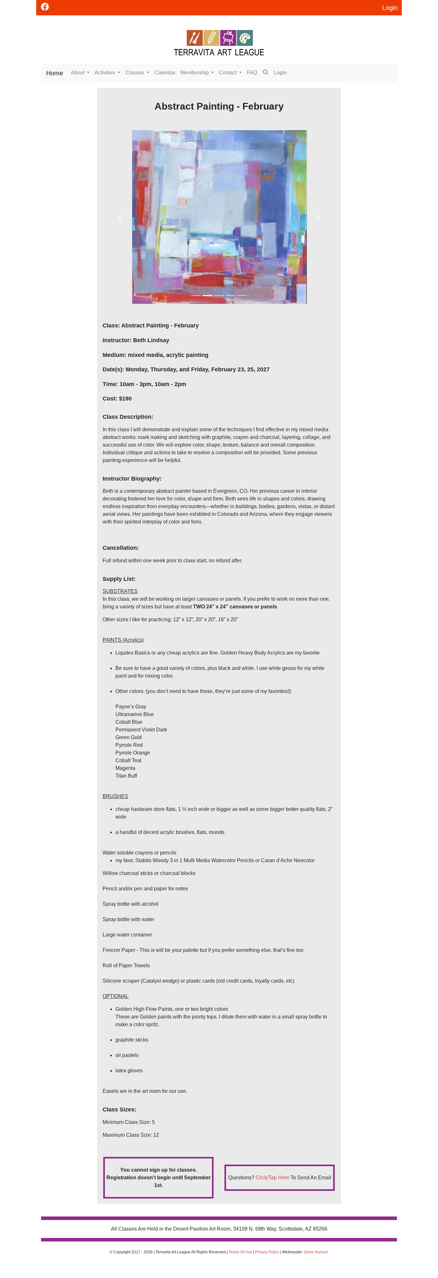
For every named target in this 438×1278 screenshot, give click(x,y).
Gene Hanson (316, 1252)
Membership (195, 72)
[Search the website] (265, 73)
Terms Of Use (240, 1252)
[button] (120, 217)
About (78, 72)
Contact (228, 72)
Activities (105, 72)
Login (280, 72)
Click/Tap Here (272, 1177)
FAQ (252, 72)
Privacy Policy (267, 1252)
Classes (135, 72)
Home (54, 73)
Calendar (164, 72)
